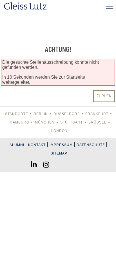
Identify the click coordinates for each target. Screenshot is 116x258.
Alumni (17, 145)
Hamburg (19, 122)
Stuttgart (71, 122)
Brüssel (97, 122)
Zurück (104, 96)
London (59, 131)
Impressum (61, 145)
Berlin (41, 114)
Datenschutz (91, 145)
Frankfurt (96, 114)
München (45, 122)
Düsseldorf (66, 114)
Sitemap (59, 153)
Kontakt (37, 145)
